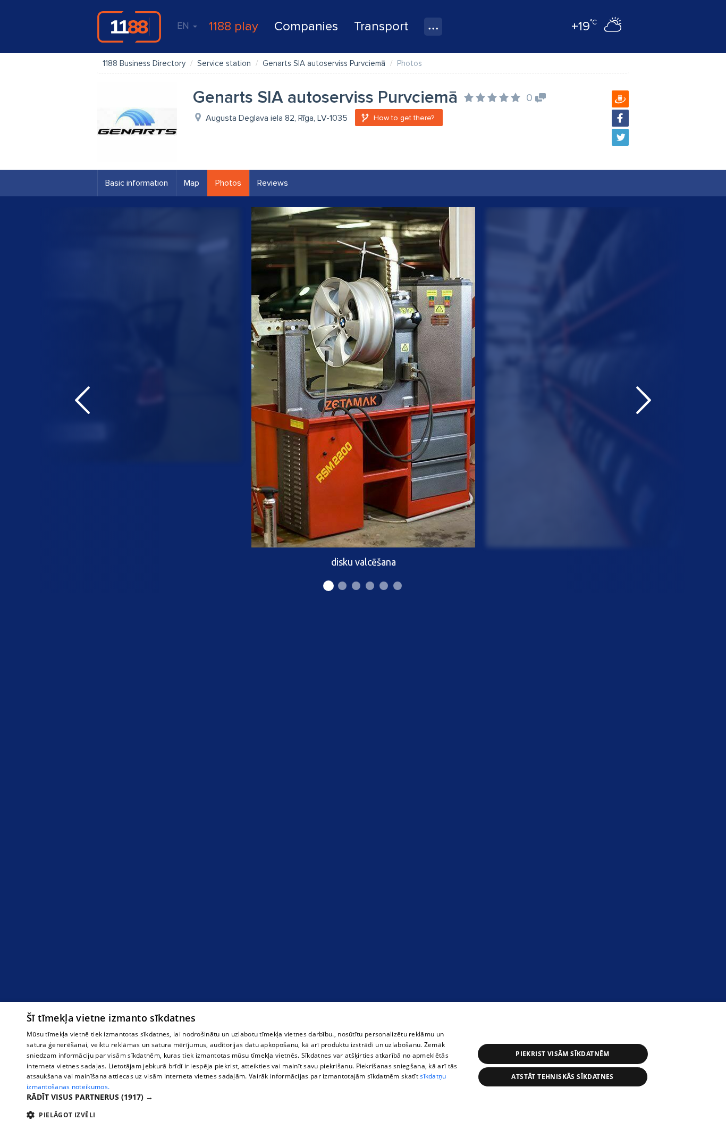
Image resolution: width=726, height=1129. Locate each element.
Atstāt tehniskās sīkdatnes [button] (562, 1076)
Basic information (136, 183)
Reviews (272, 183)
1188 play (233, 26)
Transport (381, 26)
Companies (306, 26)
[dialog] (363, 1065)
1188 (129, 27)
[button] (243, 1097)
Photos (228, 183)
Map (191, 183)
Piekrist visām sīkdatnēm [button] (563, 1053)
